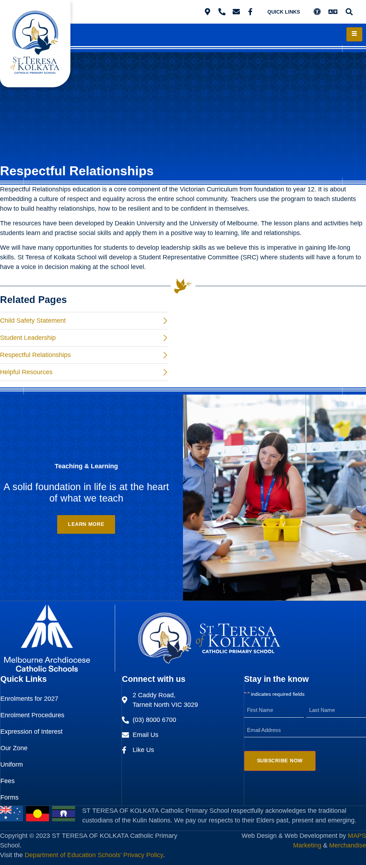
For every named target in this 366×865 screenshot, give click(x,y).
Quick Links (283, 12)
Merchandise (347, 845)
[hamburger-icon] (354, 34)
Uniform (11, 764)
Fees (7, 781)
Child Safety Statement (33, 320)
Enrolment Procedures (32, 715)
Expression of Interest (31, 731)
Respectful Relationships (35, 354)
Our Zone (14, 748)
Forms (9, 797)
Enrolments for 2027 (29, 698)
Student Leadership (28, 337)
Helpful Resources (26, 372)
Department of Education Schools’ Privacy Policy (94, 855)
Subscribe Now (280, 760)
